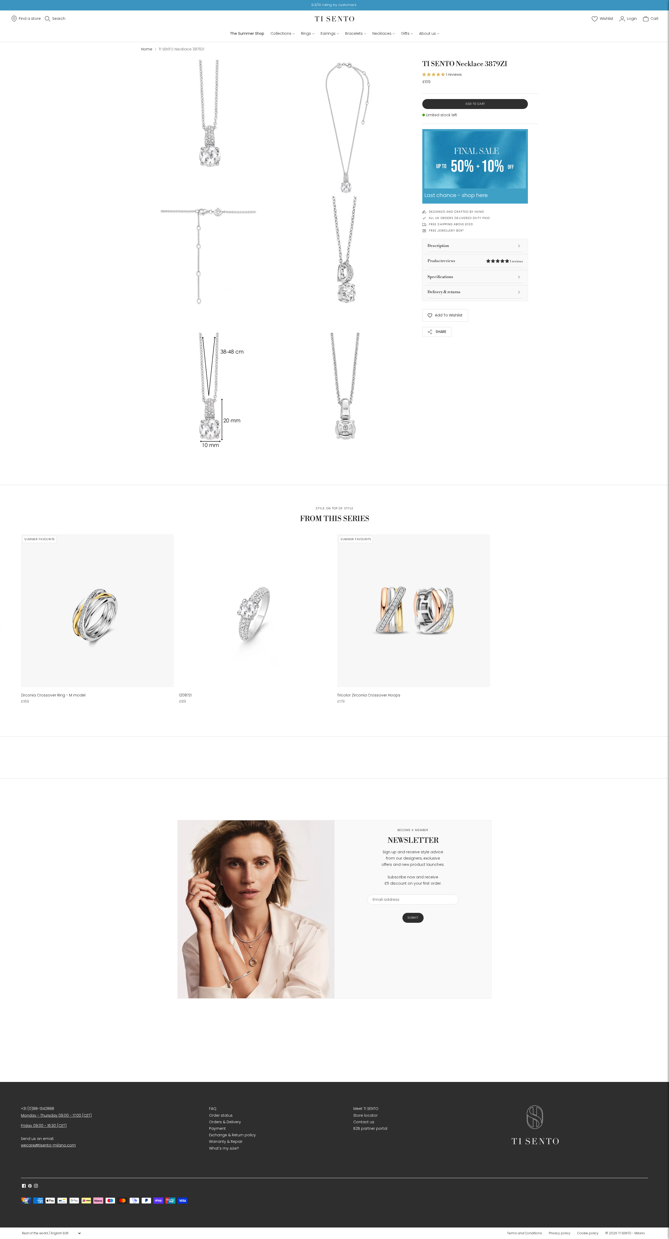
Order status (221, 1115)
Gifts (405, 33)
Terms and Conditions (524, 1233)
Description (438, 245)
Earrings (328, 33)
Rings (306, 33)
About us (427, 33)
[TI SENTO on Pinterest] (30, 1186)
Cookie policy (587, 1233)
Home (146, 49)
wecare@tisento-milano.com (48, 1145)
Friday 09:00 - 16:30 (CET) (44, 1125)
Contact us (363, 1122)
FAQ (212, 1108)
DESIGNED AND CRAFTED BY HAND (456, 212)
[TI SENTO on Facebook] (24, 1186)
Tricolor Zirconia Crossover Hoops (368, 695)
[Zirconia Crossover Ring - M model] (97, 610)
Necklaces (381, 33)
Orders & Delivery (225, 1122)
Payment (217, 1128)
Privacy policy (559, 1233)
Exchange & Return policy (232, 1135)
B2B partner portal (370, 1128)
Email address (383, 891)
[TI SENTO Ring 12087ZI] (255, 610)
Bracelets (354, 33)
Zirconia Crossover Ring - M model (53, 695)
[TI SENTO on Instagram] (36, 1186)
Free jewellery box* (446, 230)
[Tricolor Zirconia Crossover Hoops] (413, 610)
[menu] (51, 1233)
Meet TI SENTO (365, 1108)
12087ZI (185, 695)
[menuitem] (526, 1233)
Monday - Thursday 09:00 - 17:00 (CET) (56, 1115)
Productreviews (475, 260)
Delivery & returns (444, 292)
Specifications (440, 276)
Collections (280, 33)
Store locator (365, 1115)
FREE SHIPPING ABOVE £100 (451, 224)
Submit (413, 918)
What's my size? (224, 1148)
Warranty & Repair (226, 1141)
